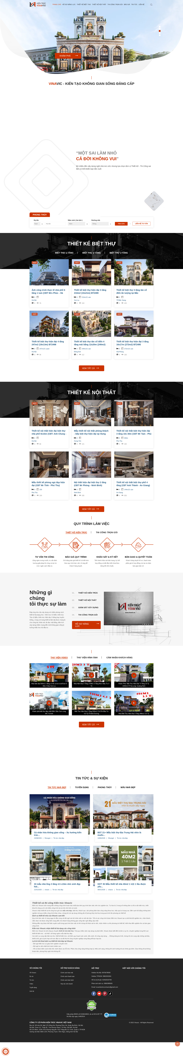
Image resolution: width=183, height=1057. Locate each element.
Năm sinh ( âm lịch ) (75, 220)
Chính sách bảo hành (67, 980)
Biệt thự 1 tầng (64, 253)
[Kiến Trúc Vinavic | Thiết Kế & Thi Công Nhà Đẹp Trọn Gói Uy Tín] (38, 4)
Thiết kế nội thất (99, 4)
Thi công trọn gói (115, 4)
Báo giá (127, 4)
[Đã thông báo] (110, 1017)
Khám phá (65, 56)
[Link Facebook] (94, 993)
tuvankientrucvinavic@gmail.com (107, 987)
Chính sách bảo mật (67, 972)
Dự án (31, 976)
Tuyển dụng (33, 987)
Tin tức (134, 4)
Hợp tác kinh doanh (67, 984)
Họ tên (36, 220)
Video (31, 984)
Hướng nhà (95, 220)
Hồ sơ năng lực (69, 4)
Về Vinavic (33, 972)
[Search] (151, 5)
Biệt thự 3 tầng (119, 253)
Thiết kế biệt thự (84, 4)
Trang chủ (56, 4)
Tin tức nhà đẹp (58, 838)
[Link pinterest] (105, 993)
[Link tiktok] (111, 993)
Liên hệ (141, 4)
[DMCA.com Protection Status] (91, 1010)
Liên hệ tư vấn (141, 223)
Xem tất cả (88, 368)
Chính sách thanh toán (67, 976)
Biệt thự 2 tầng (91, 253)
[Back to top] (177, 1043)
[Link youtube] (100, 993)
